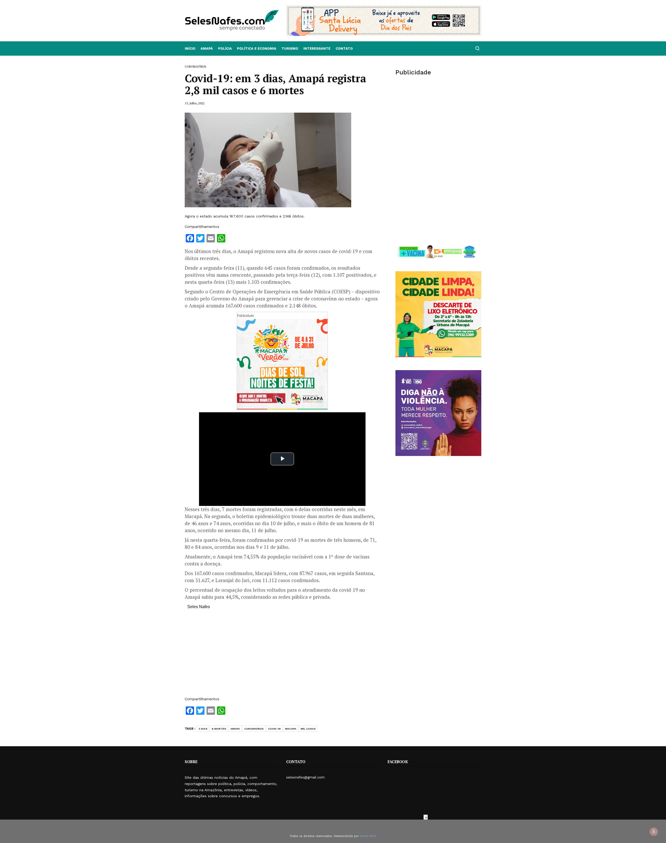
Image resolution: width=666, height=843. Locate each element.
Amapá (207, 48)
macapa (290, 728)
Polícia (225, 48)
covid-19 (274, 728)
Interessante (316, 48)
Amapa (235, 728)
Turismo (289, 48)
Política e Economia (256, 48)
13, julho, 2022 (194, 103)
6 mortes (219, 728)
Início (190, 48)
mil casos (308, 728)
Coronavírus (254, 728)
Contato (344, 48)
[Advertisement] (282, 655)
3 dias (203, 728)
